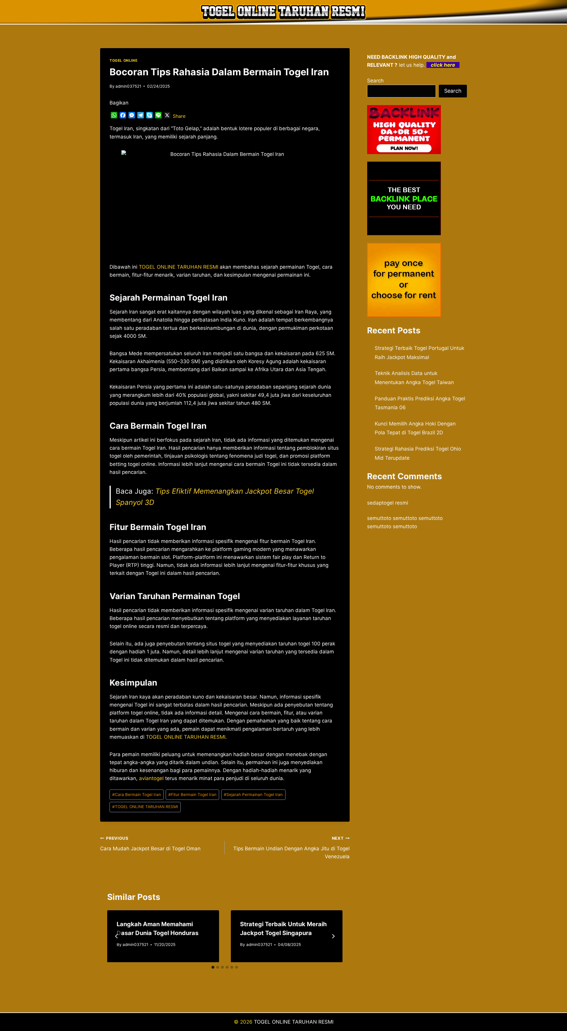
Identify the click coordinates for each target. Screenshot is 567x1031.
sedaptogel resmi (387, 503)
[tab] (212, 967)
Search (375, 81)
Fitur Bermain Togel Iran (192, 794)
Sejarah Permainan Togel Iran (253, 794)
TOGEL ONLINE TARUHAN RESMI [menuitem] (178, 267)
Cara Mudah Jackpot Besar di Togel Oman (150, 843)
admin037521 (128, 86)
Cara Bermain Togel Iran (136, 794)
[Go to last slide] (116, 936)
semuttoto (379, 518)
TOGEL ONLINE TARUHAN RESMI (185, 737)
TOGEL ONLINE (123, 60)
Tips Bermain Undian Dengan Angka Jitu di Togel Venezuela (291, 847)
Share (179, 116)
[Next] (333, 936)
